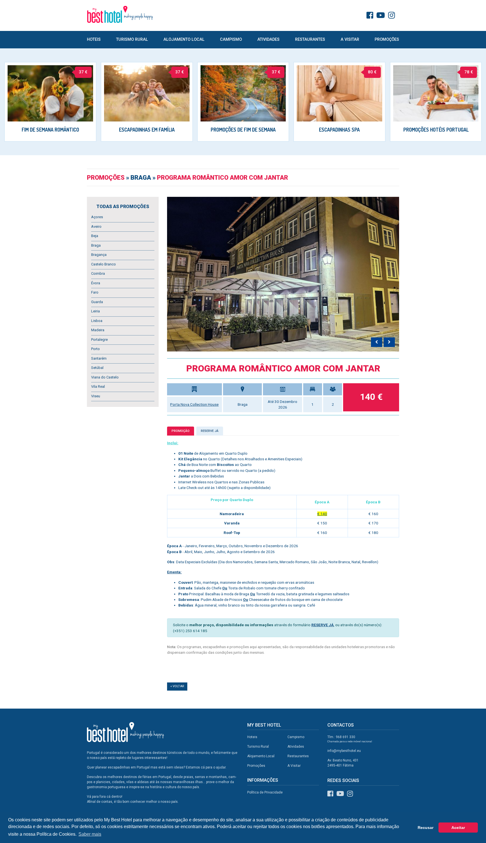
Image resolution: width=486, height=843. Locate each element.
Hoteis (94, 39)
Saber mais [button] (89, 834)
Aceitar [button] (458, 827)
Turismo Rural (132, 39)
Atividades (268, 39)
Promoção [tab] (181, 431)
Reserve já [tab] (210, 431)
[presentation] (376, 342)
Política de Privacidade (265, 792)
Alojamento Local (183, 39)
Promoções (387, 39)
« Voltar (177, 686)
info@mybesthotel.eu (344, 751)
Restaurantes (310, 39)
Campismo (231, 39)
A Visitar (350, 39)
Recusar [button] (425, 827)
